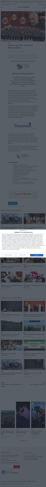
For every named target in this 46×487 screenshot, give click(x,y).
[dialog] (23, 243)
